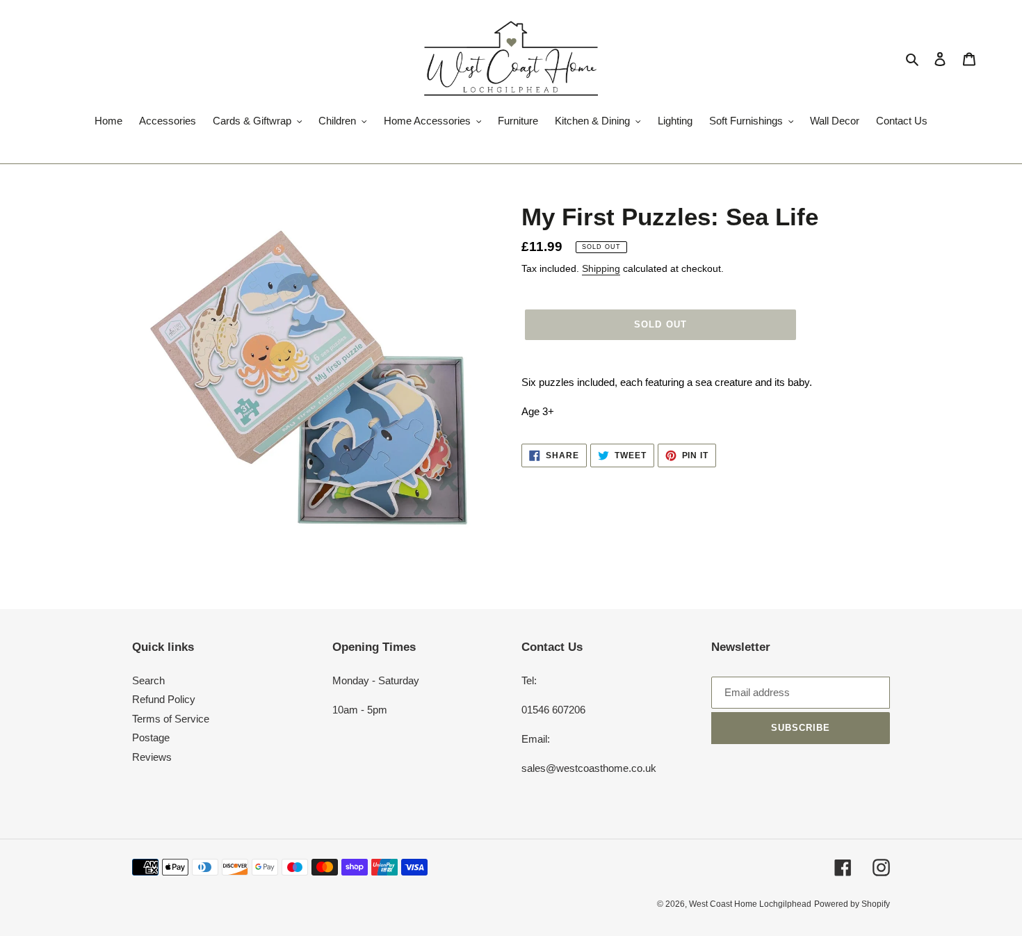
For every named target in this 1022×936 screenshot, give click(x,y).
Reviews (152, 757)
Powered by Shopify (852, 904)
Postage (151, 737)
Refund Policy (163, 699)
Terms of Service (170, 719)
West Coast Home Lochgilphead (750, 904)
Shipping (601, 268)
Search (148, 680)
